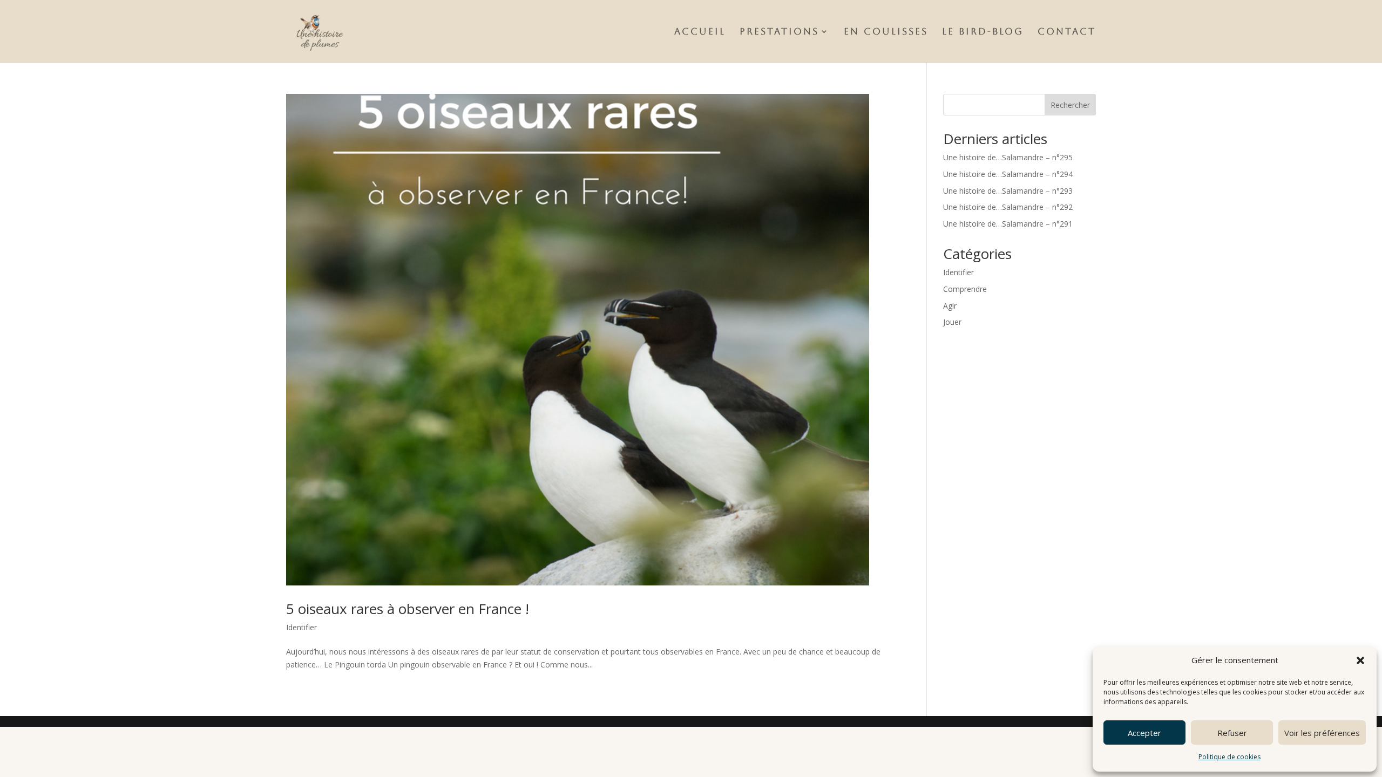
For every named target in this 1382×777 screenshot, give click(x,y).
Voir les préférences (1322, 732)
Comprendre (965, 289)
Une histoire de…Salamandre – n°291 (1008, 224)
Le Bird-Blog (983, 32)
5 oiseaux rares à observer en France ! (407, 608)
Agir (950, 306)
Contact (1067, 32)
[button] (1360, 660)
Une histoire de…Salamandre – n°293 (1008, 191)
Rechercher (1070, 105)
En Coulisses (886, 32)
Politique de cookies (1229, 756)
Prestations (779, 32)
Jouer (952, 322)
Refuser (1232, 732)
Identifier (301, 627)
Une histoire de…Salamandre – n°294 (1008, 174)
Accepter (1144, 732)
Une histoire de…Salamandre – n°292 (1008, 207)
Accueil (700, 32)
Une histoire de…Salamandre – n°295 (1008, 157)
